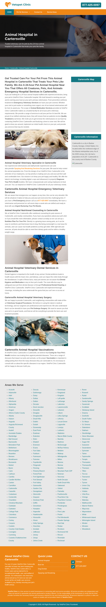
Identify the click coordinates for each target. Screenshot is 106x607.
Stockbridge (86, 433)
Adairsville (12, 392)
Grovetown (37, 506)
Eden (35, 439)
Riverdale (61, 538)
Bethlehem (13, 448)
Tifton (84, 471)
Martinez (61, 442)
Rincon (60, 535)
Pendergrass (62, 506)
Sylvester (85, 451)
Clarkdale (12, 506)
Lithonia (60, 419)
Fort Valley (37, 482)
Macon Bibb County (65, 436)
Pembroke (61, 503)
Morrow (60, 465)
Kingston (61, 395)
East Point (37, 430)
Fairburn (36, 453)
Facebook (74, 604)
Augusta (12, 421)
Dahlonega (37, 392)
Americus (12, 407)
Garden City (37, 488)
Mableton (61, 433)
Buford (11, 465)
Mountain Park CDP (65, 471)
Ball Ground (13, 439)
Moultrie (60, 468)
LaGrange (61, 401)
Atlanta (11, 416)
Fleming (36, 468)
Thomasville (86, 465)
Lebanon (61, 410)
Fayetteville (37, 462)
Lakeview (61, 404)
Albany (11, 398)
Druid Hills (37, 419)
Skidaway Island (88, 410)
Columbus (12, 514)
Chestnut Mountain (15, 503)
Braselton (12, 453)
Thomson (85, 468)
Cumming (12, 535)
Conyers (12, 523)
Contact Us (38, 12)
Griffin (35, 503)
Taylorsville (86, 456)
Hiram (35, 520)
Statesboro (86, 427)
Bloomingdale (14, 451)
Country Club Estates (16, 529)
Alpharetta (12, 404)
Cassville (12, 491)
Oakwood (61, 485)
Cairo (11, 471)
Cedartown (13, 494)
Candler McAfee (14, 480)
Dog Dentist (42, 569)
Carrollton (12, 485)
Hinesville (36, 517)
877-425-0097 (91, 5)
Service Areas (52, 12)
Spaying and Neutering (46, 573)
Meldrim (60, 451)
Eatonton (36, 436)
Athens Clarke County (17, 413)
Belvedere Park (14, 445)
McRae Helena (63, 448)
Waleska (85, 500)
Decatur (36, 404)
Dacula (35, 390)
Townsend (86, 477)
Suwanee (85, 445)
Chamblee (12, 500)
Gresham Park (38, 500)
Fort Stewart (37, 480)
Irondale (36, 529)
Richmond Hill (63, 532)
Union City (86, 485)
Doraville (36, 410)
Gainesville (37, 485)
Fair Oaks (36, 451)
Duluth (35, 424)
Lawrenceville (63, 407)
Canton (11, 482)
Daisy (35, 395)
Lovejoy (60, 427)
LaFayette (61, 398)
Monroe (60, 462)
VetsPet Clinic (65, 604)
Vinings (85, 497)
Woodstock (86, 529)
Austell (11, 430)
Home (7, 68)
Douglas (36, 413)
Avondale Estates (15, 433)
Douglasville (37, 416)
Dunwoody (37, 427)
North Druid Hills (64, 482)
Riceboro (61, 529)
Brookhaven (13, 459)
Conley (11, 520)
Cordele (11, 526)
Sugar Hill (85, 442)
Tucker (84, 480)
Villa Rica (85, 494)
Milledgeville (62, 456)
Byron (11, 468)
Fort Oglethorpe (39, 477)
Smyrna (85, 413)
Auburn (11, 419)
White (84, 514)
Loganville (61, 424)
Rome (84, 390)
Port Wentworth (63, 517)
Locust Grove (62, 421)
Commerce (13, 517)
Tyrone (84, 482)
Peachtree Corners (64, 500)
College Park (13, 511)
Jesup (35, 538)
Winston (85, 526)
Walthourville (87, 503)
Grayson (36, 497)
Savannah (86, 404)
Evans (35, 448)
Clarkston (12, 509)
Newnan (61, 474)
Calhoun (12, 474)
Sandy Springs (87, 401)
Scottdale (85, 407)
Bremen (11, 456)
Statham (85, 430)
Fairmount (37, 456)
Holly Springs (38, 523)
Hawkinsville (38, 514)
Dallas (35, 398)
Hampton (36, 509)
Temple (84, 459)
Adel (10, 395)
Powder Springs (63, 520)
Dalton (35, 401)
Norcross (61, 477)
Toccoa (84, 474)
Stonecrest (86, 439)
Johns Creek (37, 540)
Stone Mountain (88, 436)
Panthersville (62, 494)
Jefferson (36, 532)
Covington (12, 532)
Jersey (35, 535)
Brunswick (12, 462)
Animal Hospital (44, 560)
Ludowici (61, 430)
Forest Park (37, 474)
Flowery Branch (39, 471)
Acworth (12, 390)
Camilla (11, 477)
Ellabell (36, 442)
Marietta (60, 439)
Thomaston (86, 462)
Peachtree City (63, 497)
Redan (60, 526)
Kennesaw (61, 390)
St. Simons (86, 424)
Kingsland (61, 392)
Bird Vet (41, 565)
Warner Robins (87, 506)
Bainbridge (13, 436)
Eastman (36, 433)
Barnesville (13, 442)
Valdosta (85, 488)
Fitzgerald (36, 465)
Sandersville (86, 398)
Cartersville (14, 68)
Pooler (60, 514)
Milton (60, 459)
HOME (10, 12)
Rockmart (61, 540)
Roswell (85, 392)
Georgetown (37, 491)
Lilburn (60, 413)
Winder (84, 523)
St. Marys (85, 421)
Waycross (85, 509)
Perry (59, 509)
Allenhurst (12, 401)
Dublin (35, 421)
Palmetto (61, 491)
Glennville (37, 494)
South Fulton (87, 419)
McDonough (62, 445)
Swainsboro (86, 448)
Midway (60, 453)
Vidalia (84, 491)
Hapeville (36, 511)
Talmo (84, 453)
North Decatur (63, 480)
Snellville (85, 416)
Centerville (13, 497)
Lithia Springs (63, 416)
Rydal (84, 395)
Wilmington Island (88, 520)
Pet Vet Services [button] (22, 12)
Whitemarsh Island (89, 517)
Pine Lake (61, 511)
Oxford (60, 488)
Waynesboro (86, 511)
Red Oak (61, 523)
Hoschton (36, 526)
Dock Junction (38, 407)
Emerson (36, 445)
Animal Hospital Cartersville (28, 68)
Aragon (11, 410)
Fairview (36, 459)
